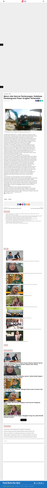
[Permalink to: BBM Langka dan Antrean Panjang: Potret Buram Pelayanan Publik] (14, 289)
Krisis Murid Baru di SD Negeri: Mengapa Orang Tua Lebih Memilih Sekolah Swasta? (21, 218)
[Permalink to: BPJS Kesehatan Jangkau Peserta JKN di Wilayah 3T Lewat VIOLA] (14, 312)
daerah (10, 199)
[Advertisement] (6, 24)
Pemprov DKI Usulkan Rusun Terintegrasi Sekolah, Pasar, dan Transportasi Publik (19, 433)
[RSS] (29, 204)
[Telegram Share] (40, 101)
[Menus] (4, 1)
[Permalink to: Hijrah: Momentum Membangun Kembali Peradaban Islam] (14, 335)
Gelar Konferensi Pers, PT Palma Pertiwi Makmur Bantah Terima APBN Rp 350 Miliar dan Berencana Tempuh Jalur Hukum (22, 214)
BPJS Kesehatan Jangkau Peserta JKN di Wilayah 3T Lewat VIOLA (18, 219)
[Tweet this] (38, 101)
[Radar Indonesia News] (23, 1)
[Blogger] (27, 204)
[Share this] (36, 101)
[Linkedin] (25, 204)
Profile (22, 486)
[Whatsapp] (42, 101)
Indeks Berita (31, 486)
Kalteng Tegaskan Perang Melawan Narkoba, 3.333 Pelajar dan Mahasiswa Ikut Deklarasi (20, 434)
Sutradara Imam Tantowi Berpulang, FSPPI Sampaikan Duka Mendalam (17, 429)
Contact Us (17, 486)
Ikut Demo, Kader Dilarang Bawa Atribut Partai (12, 208)
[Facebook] (18, 204)
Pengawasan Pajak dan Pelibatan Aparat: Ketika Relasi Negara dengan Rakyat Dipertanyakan (24, 215)
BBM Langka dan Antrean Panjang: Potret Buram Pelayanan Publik (18, 217)
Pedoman (26, 486)
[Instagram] (22, 204)
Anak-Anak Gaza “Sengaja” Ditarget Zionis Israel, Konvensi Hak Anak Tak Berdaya (21, 216)
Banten (5, 199)
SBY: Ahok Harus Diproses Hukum (37, 208)
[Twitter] (20, 204)
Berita (5, 101)
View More (23, 419)
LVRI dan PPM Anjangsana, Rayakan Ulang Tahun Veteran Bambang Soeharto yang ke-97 (20, 436)
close (2, 44)
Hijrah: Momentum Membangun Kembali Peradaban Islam (17, 223)
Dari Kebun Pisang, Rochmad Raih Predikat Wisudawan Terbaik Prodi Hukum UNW (19, 431)
